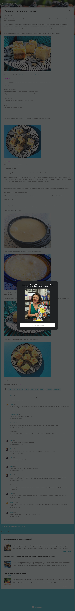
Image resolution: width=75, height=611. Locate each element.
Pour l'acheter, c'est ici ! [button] (37, 325)
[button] (56, 282)
